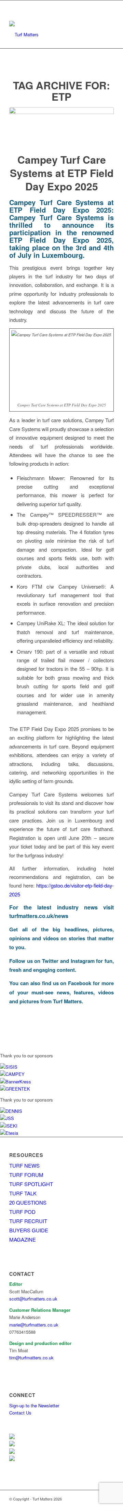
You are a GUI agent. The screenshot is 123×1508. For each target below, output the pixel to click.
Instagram (83, 961)
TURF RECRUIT (28, 1220)
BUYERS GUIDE (28, 1230)
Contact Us (20, 1412)
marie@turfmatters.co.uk (33, 1324)
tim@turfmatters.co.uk (31, 1357)
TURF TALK (23, 1193)
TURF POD (22, 1211)
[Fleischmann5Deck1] (61, 125)
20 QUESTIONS (27, 1202)
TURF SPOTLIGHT (31, 1183)
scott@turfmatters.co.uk (33, 1298)
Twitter (50, 961)
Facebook (79, 983)
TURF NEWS (24, 1165)
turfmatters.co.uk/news (38, 916)
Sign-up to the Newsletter (34, 1405)
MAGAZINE (22, 1239)
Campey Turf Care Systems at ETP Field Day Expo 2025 (61, 172)
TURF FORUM (26, 1174)
